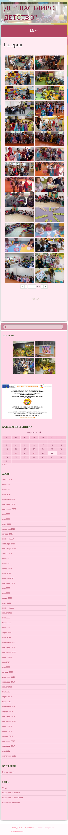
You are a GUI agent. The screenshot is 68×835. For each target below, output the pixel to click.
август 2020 (7, 657)
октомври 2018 (8, 716)
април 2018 (7, 731)
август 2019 (7, 687)
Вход (4, 788)
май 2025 (6, 519)
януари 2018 (7, 736)
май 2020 (6, 667)
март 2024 (6, 573)
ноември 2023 (8, 578)
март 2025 (6, 524)
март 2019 (6, 702)
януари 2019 (7, 711)
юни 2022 (6, 618)
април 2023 (7, 598)
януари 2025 (7, 534)
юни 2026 (6, 484)
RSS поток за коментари (12, 798)
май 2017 (6, 751)
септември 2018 (9, 721)
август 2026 (7, 480)
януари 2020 (7, 672)
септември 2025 (9, 509)
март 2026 (6, 494)
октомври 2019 (8, 682)
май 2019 (6, 692)
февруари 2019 (8, 706)
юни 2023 (6, 593)
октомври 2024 (8, 544)
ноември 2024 (8, 539)
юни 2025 (6, 514)
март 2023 (6, 603)
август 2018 (7, 726)
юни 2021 (6, 628)
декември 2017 (8, 741)
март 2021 (6, 637)
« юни (4, 465)
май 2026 (6, 489)
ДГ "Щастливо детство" (29, 13)
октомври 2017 (8, 746)
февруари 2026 (8, 499)
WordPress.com (17, 831)
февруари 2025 (8, 529)
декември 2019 (8, 677)
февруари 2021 (8, 642)
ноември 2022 (8, 608)
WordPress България (11, 803)
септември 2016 (9, 756)
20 (34, 453)
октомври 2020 (8, 647)
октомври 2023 (8, 583)
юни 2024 (6, 558)
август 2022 (7, 613)
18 (16, 453)
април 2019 (7, 697)
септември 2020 (9, 652)
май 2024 (6, 563)
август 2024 (7, 554)
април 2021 (7, 632)
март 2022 (6, 623)
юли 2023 (6, 588)
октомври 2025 (8, 504)
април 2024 (7, 568)
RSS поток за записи (11, 793)
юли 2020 (6, 662)
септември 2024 (9, 549)
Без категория (8, 772)
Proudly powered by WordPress (23, 828)
